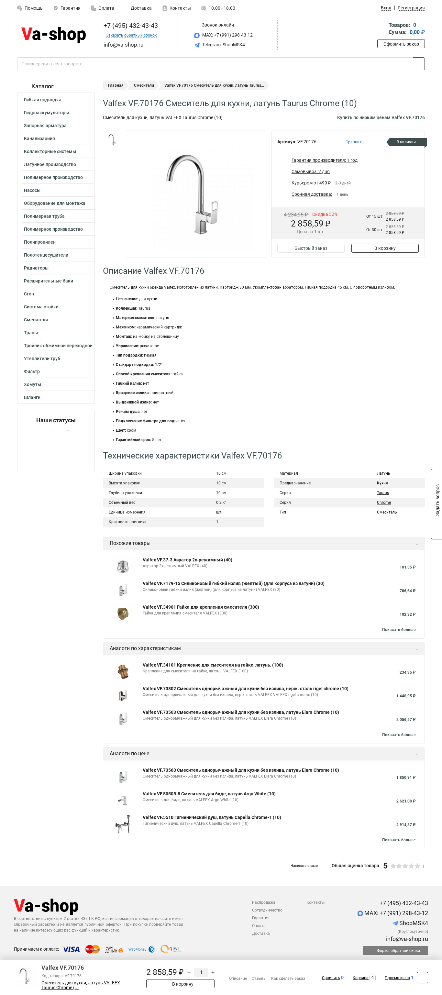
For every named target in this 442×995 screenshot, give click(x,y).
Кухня (382, 483)
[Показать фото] (112, 139)
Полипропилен (40, 242)
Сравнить (331, 978)
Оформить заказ (401, 44)
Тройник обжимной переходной (58, 345)
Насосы (32, 190)
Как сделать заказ (288, 978)
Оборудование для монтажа (54, 203)
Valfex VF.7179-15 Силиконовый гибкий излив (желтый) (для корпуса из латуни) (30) (234, 583)
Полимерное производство (53, 177)
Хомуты (32, 384)
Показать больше (398, 629)
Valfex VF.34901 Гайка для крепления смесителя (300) (201, 607)
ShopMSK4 (413, 923)
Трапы (31, 332)
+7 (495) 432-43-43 (130, 25)
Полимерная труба (44, 216)
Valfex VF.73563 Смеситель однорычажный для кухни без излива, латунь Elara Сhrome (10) (241, 712)
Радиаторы (36, 268)
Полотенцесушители (46, 255)
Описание (238, 978)
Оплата (106, 8)
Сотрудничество (267, 910)
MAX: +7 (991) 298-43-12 (227, 35)
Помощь (34, 8)
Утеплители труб (42, 358)
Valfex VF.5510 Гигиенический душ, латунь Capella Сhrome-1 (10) (212, 817)
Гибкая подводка (42, 99)
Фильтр (32, 371)
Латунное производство (50, 164)
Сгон (29, 293)
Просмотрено (397, 978)
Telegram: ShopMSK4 (223, 44)
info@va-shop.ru (406, 938)
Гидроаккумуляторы (46, 112)
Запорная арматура (45, 125)
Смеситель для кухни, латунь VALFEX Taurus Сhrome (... (80, 985)
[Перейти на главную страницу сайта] (53, 35)
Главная (116, 85)
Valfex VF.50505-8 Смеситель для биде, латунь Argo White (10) (209, 793)
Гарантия (71, 8)
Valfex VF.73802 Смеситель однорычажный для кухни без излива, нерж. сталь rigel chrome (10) (245, 688)
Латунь (383, 473)
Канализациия (39, 138)
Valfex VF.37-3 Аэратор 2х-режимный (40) (187, 559)
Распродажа (263, 902)
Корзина (361, 978)
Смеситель (387, 512)
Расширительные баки (48, 280)
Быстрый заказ (310, 248)
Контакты (180, 8)
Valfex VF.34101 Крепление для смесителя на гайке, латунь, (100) (213, 665)
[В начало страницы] (422, 977)
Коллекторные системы (50, 151)
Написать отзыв (304, 866)
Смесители (36, 319)
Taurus (383, 493)
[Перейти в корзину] (381, 29)
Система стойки (41, 306)
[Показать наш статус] (56, 448)
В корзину (385, 248)
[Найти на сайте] (419, 63)
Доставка (141, 8)
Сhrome (384, 502)
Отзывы (259, 978)
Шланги (32, 397)
